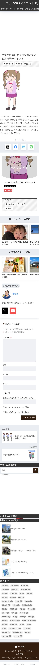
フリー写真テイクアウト (20, 3)
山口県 (27, 628)
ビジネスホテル (14, 628)
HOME (20, 646)
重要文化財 (26, 605)
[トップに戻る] (3, 655)
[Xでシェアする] (8, 147)
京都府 (18, 601)
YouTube (13, 315)
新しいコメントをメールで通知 (16, 407)
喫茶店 (13, 609)
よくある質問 (18, 9)
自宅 (4, 624)
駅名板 (14, 585)
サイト (5, 384)
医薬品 (14, 589)
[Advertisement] (19, 31)
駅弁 (5, 585)
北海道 (13, 593)
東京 (29, 593)
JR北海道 (6, 617)
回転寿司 (6, 605)
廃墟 (4, 609)
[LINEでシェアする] (31, 147)
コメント (7, 338)
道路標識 (6, 632)
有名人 (31, 609)
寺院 (4, 593)
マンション (6, 636)
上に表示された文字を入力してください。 (19, 398)
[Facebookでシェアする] (15, 147)
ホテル (5, 613)
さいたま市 (14, 620)
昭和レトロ (25, 589)
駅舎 (4, 597)
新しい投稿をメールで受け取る (16, 412)
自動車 (28, 601)
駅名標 (24, 585)
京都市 (5, 589)
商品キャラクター (28, 620)
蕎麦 (4, 620)
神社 (21, 597)
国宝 (30, 617)
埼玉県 (13, 624)
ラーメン (18, 636)
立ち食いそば (7, 601)
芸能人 (16, 605)
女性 (22, 617)
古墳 (14, 613)
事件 (12, 597)
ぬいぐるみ (9, 64)
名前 (4, 365)
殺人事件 (23, 613)
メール (5, 374)
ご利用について (6, 9)
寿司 (27, 632)
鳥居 (22, 609)
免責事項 (19, 654)
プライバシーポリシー (26, 651)
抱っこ (28, 64)
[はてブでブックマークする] (23, 147)
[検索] (35, 470)
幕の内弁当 (17, 632)
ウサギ (20, 64)
